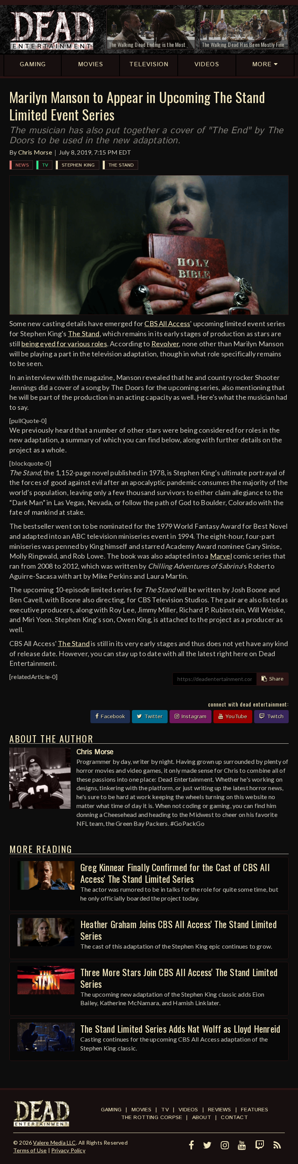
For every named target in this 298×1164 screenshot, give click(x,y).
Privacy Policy (68, 1150)
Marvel (221, 556)
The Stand (121, 165)
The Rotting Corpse (151, 1117)
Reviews (219, 1110)
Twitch (274, 716)
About (201, 1117)
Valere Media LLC (54, 1142)
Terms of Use (30, 1150)
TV (45, 165)
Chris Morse (35, 152)
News (22, 165)
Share (275, 679)
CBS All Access (167, 323)
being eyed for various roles (64, 343)
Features (254, 1110)
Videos (188, 1110)
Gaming (111, 1110)
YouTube (235, 716)
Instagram (193, 716)
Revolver (165, 343)
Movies (141, 1110)
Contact (234, 1117)
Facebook (112, 716)
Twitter (152, 716)
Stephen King (78, 165)
